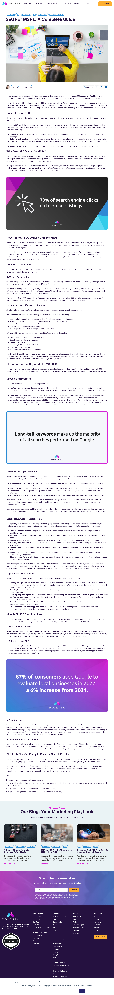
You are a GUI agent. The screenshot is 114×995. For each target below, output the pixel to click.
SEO (18, 14)
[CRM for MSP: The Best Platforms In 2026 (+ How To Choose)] (57, 842)
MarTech (95, 846)
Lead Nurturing (58, 939)
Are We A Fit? (37, 938)
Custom (56, 949)
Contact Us (90, 3)
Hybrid (55, 952)
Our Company (38, 916)
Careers (35, 941)
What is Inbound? (59, 916)
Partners (36, 944)
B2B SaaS (76, 933)
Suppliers (76, 930)
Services (39, 3)
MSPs (34, 14)
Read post (8, 863)
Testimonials (37, 935)
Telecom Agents (79, 925)
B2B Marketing (31, 846)
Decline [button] (89, 991)
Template (56, 955)
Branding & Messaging (61, 965)
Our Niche (77, 916)
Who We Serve (52, 3)
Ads (54, 930)
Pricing (76, 3)
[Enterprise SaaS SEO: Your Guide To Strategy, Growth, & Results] (93, 842)
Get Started (105, 3)
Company (27, 3)
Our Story (36, 919)
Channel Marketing (60, 971)
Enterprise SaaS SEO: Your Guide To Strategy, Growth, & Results (92, 851)
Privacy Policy (54, 898)
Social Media (57, 922)
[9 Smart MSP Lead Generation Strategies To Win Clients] (20, 842)
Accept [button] (81, 991)
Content (56, 933)
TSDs (75, 922)
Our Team (36, 922)
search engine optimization (56, 14)
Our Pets (36, 925)
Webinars (97, 919)
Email (55, 936)
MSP (54, 958)
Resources (66, 3)
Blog (95, 916)
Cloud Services (78, 927)
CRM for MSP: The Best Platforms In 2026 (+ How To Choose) (56, 851)
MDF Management (60, 974)
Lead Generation (26, 14)
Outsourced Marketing (41, 927)
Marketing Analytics (60, 977)
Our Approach (58, 946)
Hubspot (65, 846)
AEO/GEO (56, 925)
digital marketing (42, 14)
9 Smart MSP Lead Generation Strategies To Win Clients (17, 851)
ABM (54, 968)
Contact (96, 930)
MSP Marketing (11, 14)
